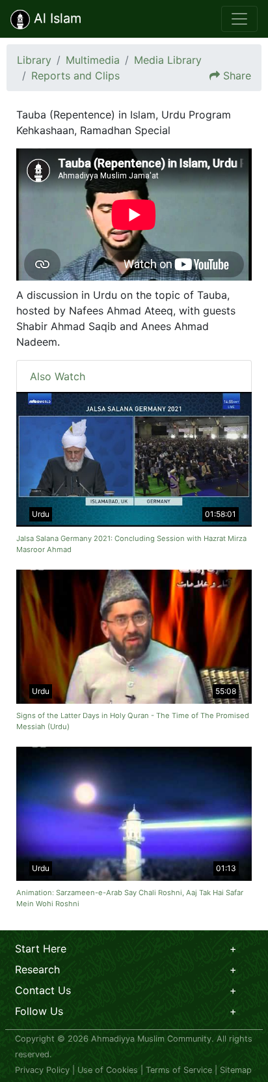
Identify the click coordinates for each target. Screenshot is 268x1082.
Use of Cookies (107, 1070)
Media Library (168, 59)
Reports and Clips (75, 75)
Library (34, 59)
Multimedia (93, 59)
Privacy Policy (42, 1070)
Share (237, 75)
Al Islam (55, 18)
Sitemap (236, 1070)
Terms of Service (179, 1070)
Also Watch (57, 376)
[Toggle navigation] (239, 19)
